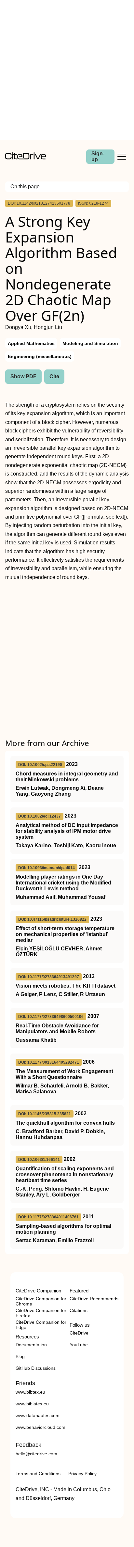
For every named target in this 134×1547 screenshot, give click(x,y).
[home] (25, 158)
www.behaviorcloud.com (40, 1427)
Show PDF (23, 376)
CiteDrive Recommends (94, 1298)
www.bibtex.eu (30, 1392)
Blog (20, 1356)
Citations (78, 1310)
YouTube (79, 1344)
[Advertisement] (67, 70)
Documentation (31, 1344)
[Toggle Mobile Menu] (121, 156)
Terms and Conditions (38, 1473)
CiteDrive (79, 1333)
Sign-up (97, 156)
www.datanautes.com (38, 1415)
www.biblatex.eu (32, 1403)
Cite (54, 376)
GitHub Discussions (36, 1368)
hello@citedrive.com (36, 1453)
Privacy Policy (82, 1473)
